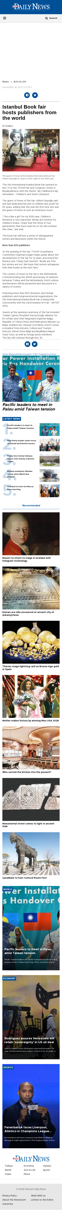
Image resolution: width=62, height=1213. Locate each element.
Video (8, 1174)
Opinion (47, 1166)
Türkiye (9, 1166)
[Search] (46, 18)
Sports (46, 1170)
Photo (27, 1174)
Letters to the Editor (42, 1200)
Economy (29, 1166)
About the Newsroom (14, 1200)
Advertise (7, 1204)
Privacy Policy (9, 1196)
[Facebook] (27, 95)
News (5, 82)
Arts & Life (20, 82)
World (8, 1170)
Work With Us (38, 1196)
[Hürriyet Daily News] (31, 7)
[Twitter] (35, 95)
